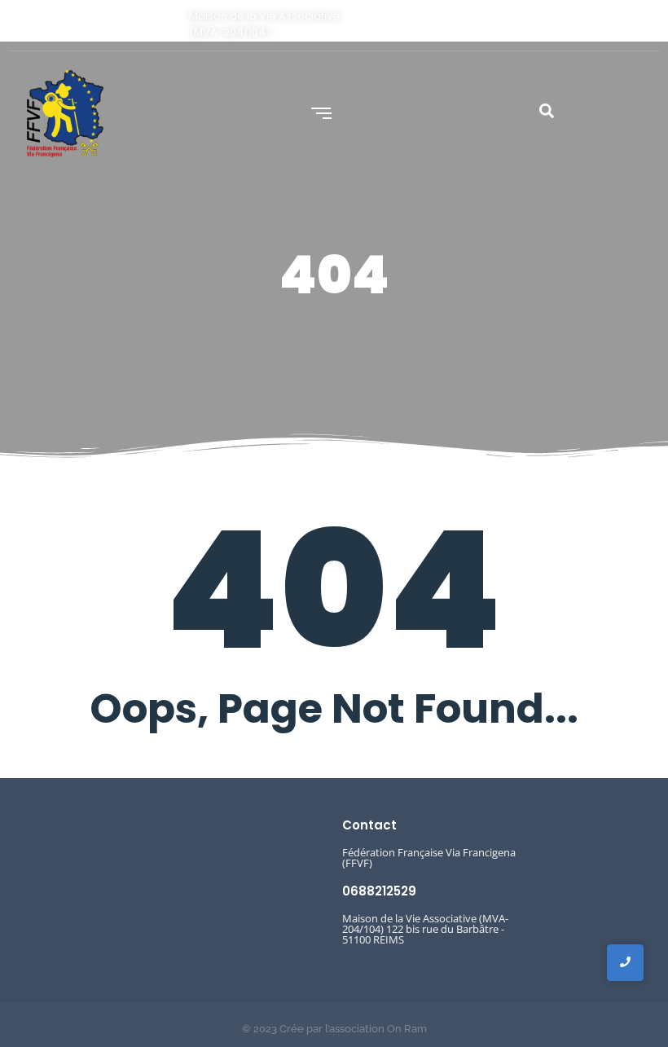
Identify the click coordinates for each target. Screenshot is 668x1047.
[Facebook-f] (619, 24)
